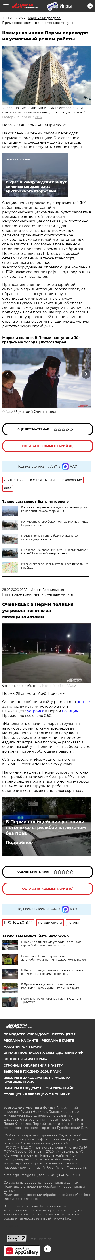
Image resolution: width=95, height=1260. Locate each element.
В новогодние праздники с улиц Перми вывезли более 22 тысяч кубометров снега (54, 551)
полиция (70, 711)
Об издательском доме (26, 1034)
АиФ (38, 117)
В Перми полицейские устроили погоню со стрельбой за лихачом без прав (46, 827)
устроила (35, 711)
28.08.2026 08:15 (14, 590)
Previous (7, 374)
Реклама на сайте (21, 1040)
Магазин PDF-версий (23, 1047)
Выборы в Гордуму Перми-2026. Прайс (39, 1088)
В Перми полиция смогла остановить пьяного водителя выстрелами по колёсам (53, 972)
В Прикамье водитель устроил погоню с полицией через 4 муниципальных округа (50, 986)
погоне (83, 702)
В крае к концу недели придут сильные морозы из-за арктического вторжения (54, 509)
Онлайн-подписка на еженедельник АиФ (43, 1053)
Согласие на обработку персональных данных (41, 1183)
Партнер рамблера (41, 1238)
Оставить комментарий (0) (48, 446)
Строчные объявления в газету (33, 1065)
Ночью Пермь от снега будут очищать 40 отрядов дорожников (49, 537)
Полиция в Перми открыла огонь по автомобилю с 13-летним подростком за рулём (53, 957)
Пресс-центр (64, 1034)
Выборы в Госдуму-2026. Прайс (33, 1072)
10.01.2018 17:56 (13, 18)
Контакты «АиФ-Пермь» (26, 1059)
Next (86, 374)
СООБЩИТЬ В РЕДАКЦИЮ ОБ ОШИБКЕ (37, 1094)
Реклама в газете (58, 1040)
